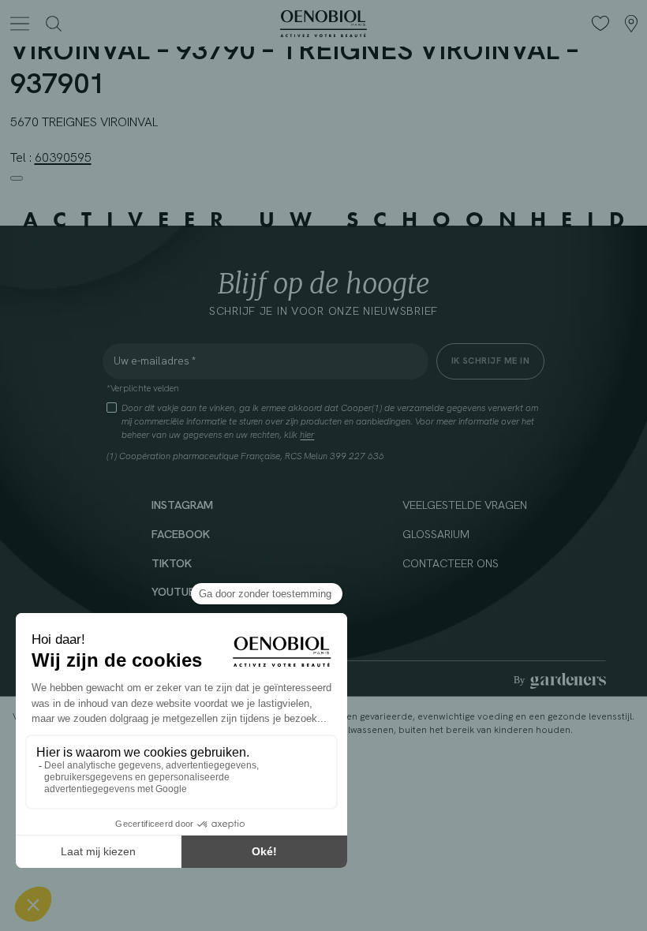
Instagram (182, 504)
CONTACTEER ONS (450, 562)
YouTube (176, 591)
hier (307, 434)
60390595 (63, 157)
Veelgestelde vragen (464, 504)
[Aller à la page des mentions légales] (560, 681)
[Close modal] (16, 178)
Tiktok (171, 562)
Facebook (180, 533)
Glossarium (435, 533)
